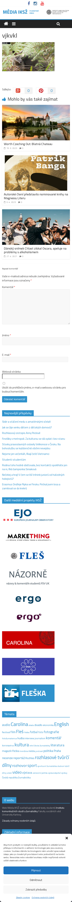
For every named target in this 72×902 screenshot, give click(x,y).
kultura (22, 744)
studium (60, 766)
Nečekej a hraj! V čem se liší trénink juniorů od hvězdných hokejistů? (33, 477)
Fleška (26, 732)
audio (6, 724)
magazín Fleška (10, 751)
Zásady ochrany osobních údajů (18, 820)
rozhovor (19, 765)
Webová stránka (11, 372)
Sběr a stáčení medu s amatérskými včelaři (26, 422)
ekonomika (48, 725)
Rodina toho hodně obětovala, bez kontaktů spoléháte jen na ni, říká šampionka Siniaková (34, 467)
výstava (27, 772)
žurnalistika (24, 777)
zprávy (64, 773)
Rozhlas (29, 758)
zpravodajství (54, 773)
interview (29, 738)
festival (6, 732)
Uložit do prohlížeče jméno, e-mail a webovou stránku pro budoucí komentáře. (34, 390)
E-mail (6, 355)
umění (9, 773)
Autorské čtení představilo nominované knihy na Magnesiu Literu (36, 196)
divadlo (38, 725)
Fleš (20, 731)
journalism (40, 738)
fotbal (34, 732)
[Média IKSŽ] (36, 10)
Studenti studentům (14, 460)
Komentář (8, 287)
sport (32, 765)
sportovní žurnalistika (47, 766)
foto (40, 732)
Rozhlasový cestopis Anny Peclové (21, 433)
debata (31, 725)
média (31, 751)
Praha (57, 751)
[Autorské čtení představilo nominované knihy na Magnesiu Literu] (36, 157)
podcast (39, 751)
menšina (24, 751)
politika (48, 750)
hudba (20, 738)
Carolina (19, 724)
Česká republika (10, 777)
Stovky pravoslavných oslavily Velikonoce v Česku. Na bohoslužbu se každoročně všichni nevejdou (31, 446)
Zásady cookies (23, 897)
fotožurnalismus (9, 738)
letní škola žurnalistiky (40, 745)
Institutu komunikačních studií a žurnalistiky (33, 809)
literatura (57, 745)
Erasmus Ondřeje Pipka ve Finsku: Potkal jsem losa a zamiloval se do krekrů (31, 486)
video (17, 772)
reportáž (19, 758)
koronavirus (8, 745)
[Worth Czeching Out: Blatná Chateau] (36, 107)
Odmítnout (36, 880)
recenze (7, 757)
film (13, 732)
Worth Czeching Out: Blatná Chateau (28, 144)
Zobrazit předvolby (36, 890)
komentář (53, 738)
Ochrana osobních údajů (43, 897)
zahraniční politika (40, 773)
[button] (67, 838)
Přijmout (36, 870)
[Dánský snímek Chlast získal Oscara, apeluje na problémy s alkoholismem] (36, 211)
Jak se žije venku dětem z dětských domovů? (27, 427)
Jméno (6, 335)
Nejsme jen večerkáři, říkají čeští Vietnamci (25, 454)
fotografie (51, 731)
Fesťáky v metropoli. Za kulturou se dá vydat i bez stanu (33, 439)
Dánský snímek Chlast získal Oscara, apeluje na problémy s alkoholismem (35, 250)
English (61, 724)
